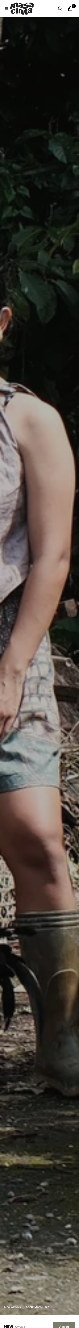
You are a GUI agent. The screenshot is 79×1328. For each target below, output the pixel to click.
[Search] (60, 8)
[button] (6, 9)
